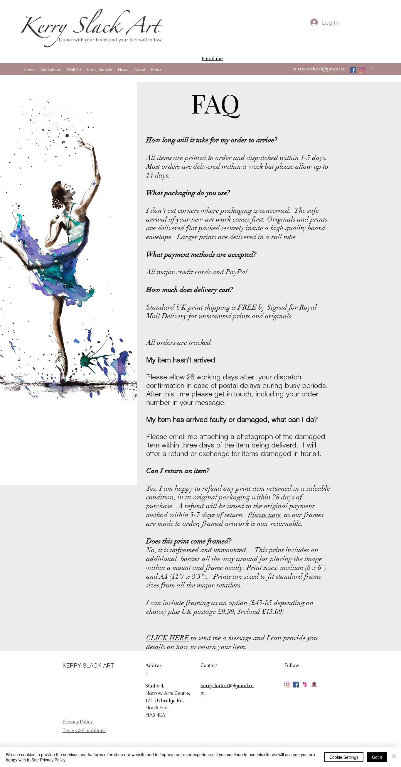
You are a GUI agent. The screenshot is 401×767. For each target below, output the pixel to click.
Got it (377, 757)
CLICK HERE (167, 637)
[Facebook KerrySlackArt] (296, 684)
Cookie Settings (343, 757)
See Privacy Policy (48, 760)
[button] (371, 67)
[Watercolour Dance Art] (353, 70)
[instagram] (362, 70)
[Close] (393, 757)
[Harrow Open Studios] (305, 684)
